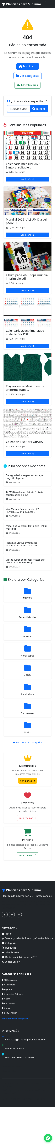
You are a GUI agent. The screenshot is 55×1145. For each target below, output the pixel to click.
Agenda (8, 989)
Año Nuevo (9, 1003)
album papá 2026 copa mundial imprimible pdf (27, 277)
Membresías (29, 85)
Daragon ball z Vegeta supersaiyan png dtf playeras (25, 477)
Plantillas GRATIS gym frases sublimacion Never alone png (22, 544)
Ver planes (26, 780)
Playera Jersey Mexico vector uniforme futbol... (25, 388)
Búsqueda (10, 947)
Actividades (9, 984)
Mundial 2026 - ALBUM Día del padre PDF (26, 221)
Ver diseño (26, 179)
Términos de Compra (12, 1066)
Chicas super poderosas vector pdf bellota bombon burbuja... (25, 561)
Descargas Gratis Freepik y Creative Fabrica (29, 938)
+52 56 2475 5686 (14, 1048)
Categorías (11, 943)
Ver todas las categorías (28, 742)
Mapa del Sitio (9, 1071)
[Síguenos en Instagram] (19, 914)
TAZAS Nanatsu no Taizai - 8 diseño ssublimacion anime (25, 494)
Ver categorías (29, 76)
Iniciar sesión (26, 818)
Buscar (40, 109)
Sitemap (41, 1098)
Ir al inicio (29, 66)
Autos (7, 1008)
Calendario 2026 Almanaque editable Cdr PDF (25, 332)
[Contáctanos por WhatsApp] (12, 914)
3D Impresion (10, 980)
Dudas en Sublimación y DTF (21, 957)
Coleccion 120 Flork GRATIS (24, 442)
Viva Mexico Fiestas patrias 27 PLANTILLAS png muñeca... (22, 510)
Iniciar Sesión (12, 961)
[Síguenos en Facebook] (5, 914)
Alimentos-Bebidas (13, 994)
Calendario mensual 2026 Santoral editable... (23, 165)
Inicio (9, 933)
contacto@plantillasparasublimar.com (26, 1039)
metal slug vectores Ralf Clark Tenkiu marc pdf (26, 527)
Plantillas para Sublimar (23, 4)
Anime (7, 998)
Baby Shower (10, 1012)
